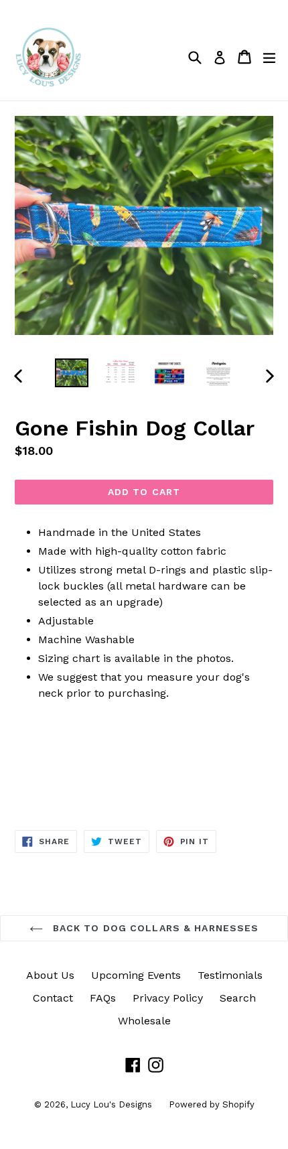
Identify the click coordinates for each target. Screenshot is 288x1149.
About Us (50, 975)
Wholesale (144, 1020)
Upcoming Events (136, 975)
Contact (53, 998)
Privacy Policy (168, 998)
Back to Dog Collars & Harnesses (154, 928)
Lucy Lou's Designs (111, 1104)
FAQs (103, 998)
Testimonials (230, 975)
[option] (71, 373)
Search (238, 998)
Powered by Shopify (212, 1104)
